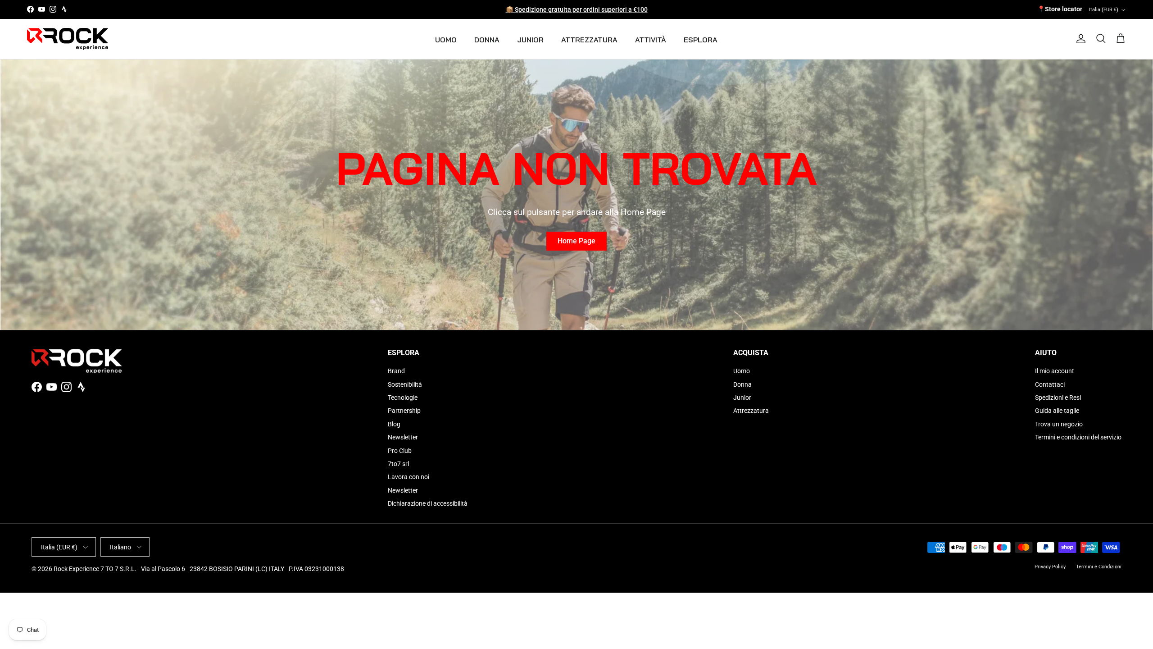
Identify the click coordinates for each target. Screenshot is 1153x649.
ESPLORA (700, 39)
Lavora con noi (408, 476)
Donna (742, 384)
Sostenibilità (405, 384)
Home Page (576, 241)
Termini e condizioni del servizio (1078, 437)
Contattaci (1050, 384)
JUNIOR (530, 39)
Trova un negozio (1059, 424)
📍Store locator (1059, 9)
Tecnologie (403, 397)
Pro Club (400, 450)
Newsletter (403, 437)
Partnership (404, 410)
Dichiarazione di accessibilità (428, 503)
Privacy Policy (1050, 567)
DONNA (486, 39)
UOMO (446, 39)
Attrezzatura (751, 410)
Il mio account (1054, 371)
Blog (394, 424)
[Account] (1079, 38)
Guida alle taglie (1057, 410)
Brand (396, 371)
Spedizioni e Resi (1058, 397)
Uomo (741, 371)
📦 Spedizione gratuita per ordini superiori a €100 (577, 9)
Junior (742, 397)
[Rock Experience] (67, 39)
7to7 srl (398, 463)
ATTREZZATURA (589, 39)
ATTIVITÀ (650, 39)
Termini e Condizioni (1098, 567)
